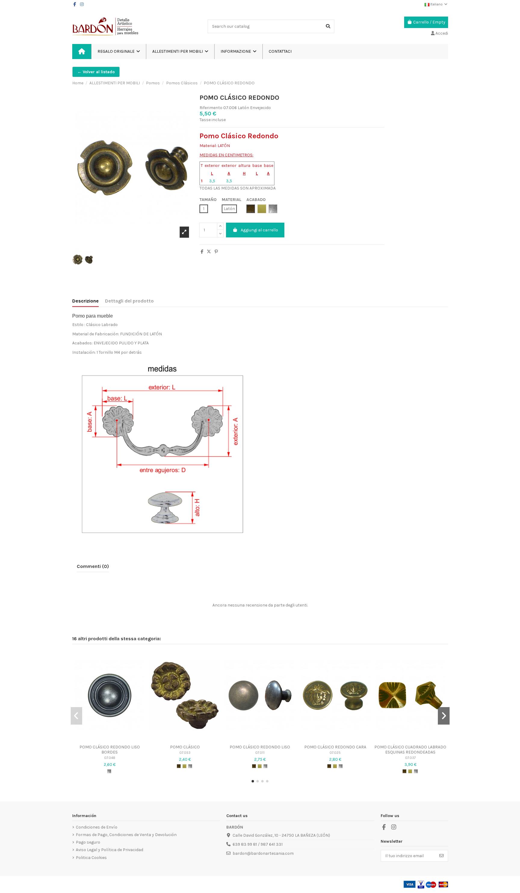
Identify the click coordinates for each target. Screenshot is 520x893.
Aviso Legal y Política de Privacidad (109, 849)
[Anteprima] (109, 739)
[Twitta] (209, 251)
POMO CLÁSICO (185, 747)
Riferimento (211, 107)
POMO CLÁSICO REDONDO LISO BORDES (109, 749)
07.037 (410, 758)
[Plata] (109, 771)
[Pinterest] (216, 251)
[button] (238, 51)
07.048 (109, 758)
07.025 (335, 753)
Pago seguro (88, 842)
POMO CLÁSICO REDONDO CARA (335, 747)
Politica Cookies (91, 857)
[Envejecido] (179, 766)
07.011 (260, 753)
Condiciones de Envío (96, 827)
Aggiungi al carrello (259, 230)
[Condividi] (202, 251)
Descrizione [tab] (85, 301)
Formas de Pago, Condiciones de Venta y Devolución (126, 834)
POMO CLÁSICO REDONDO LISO (260, 747)
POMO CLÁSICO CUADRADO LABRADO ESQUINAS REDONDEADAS (410, 749)
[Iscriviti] (441, 856)
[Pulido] (184, 766)
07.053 (184, 753)
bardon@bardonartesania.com (263, 853)
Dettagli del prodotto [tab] (129, 301)
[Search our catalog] (328, 26)
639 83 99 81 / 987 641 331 (258, 844)
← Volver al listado (96, 71)
